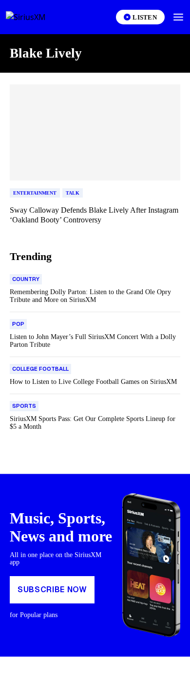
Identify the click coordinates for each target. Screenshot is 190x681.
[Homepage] (37, 17)
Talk (72, 193)
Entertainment (35, 193)
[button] (178, 17)
